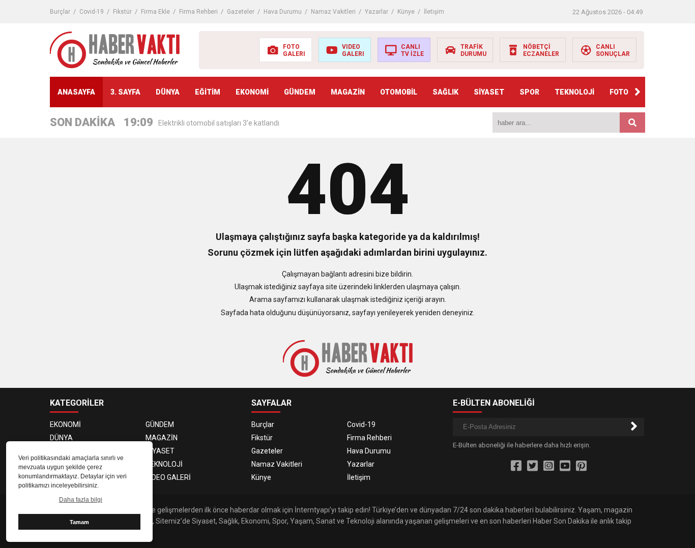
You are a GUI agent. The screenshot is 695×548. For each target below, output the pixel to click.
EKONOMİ (252, 92)
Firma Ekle (155, 11)
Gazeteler (240, 11)
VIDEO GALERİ (168, 477)
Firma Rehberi (198, 11)
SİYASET (489, 92)
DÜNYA (168, 92)
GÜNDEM (299, 92)
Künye (406, 11)
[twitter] (532, 466)
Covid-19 (91, 11)
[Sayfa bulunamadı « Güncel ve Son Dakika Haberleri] (115, 49)
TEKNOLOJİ (574, 92)
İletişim (434, 11)
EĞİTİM (207, 92)
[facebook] (516, 466)
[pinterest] (581, 466)
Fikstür (122, 11)
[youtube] (565, 466)
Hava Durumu (283, 11)
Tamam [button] (79, 522)
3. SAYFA (125, 92)
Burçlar (60, 11)
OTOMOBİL (398, 92)
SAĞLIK (445, 92)
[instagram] (548, 466)
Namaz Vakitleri (333, 11)
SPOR (529, 92)
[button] (637, 92)
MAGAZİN (348, 92)
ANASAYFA (76, 92)
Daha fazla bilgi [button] (80, 499)
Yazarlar (376, 11)
